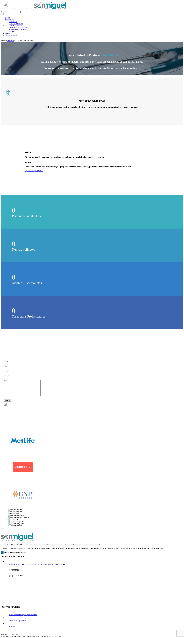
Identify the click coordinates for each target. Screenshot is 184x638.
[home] (17, 541)
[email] (22, 371)
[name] (22, 361)
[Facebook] (2, 552)
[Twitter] (3, 552)
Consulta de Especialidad (17, 621)
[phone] (22, 366)
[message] (22, 396)
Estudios (12, 626)
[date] (22, 376)
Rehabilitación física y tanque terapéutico (23, 615)
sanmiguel (10, 41)
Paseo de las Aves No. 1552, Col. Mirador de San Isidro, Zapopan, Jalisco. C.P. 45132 (38, 564)
